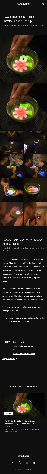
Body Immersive (19, 342)
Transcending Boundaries (23, 346)
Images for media (8, 359)
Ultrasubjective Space (21, 350)
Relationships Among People (24, 354)
